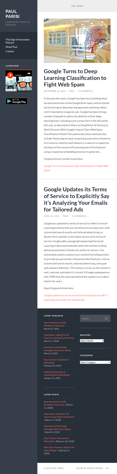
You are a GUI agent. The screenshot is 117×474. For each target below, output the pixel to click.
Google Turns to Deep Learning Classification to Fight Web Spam (75, 78)
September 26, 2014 (55, 91)
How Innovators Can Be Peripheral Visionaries (55, 324)
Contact (10, 51)
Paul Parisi (13, 14)
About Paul (11, 46)
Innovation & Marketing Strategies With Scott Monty (57, 348)
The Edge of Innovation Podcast (18, 41)
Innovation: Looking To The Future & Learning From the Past (59, 336)
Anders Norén (95, 468)
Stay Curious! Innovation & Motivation (56, 361)
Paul (72, 91)
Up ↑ (108, 468)
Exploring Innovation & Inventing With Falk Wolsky (57, 373)
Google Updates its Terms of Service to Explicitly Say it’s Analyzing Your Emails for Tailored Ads (76, 199)
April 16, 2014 (51, 216)
